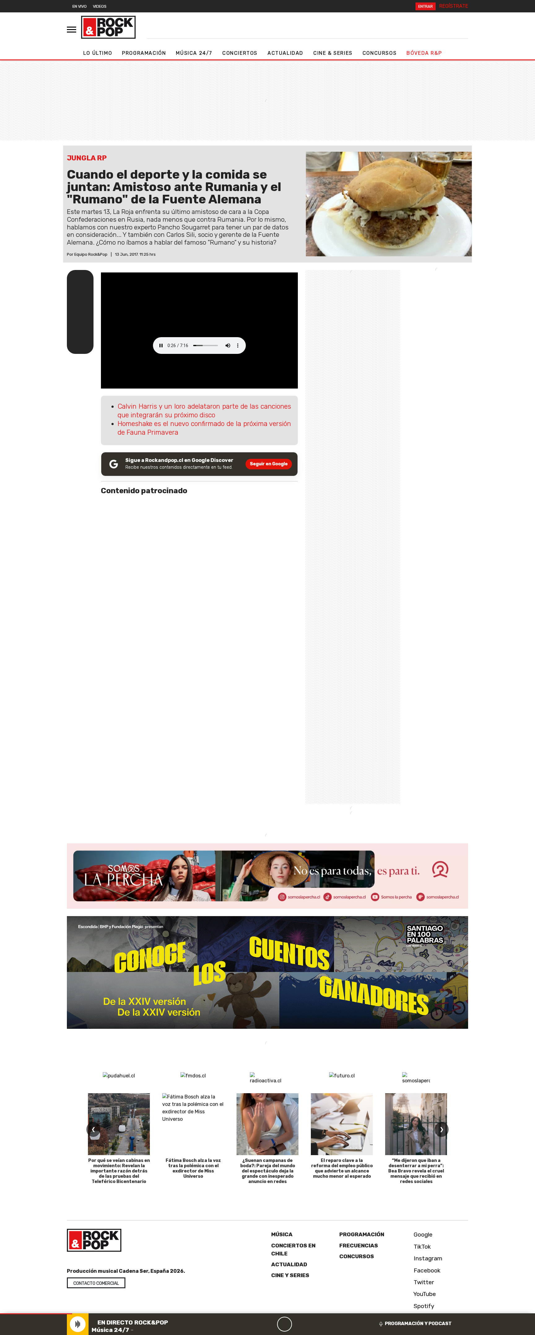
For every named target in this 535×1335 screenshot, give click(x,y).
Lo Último (97, 53)
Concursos (380, 53)
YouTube (424, 1294)
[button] (36, 1313)
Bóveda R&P (424, 53)
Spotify (423, 1306)
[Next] (314, 1324)
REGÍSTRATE (453, 6)
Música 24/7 (194, 53)
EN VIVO (79, 6)
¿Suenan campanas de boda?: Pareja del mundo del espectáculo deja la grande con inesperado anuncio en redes (267, 1171)
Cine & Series (333, 53)
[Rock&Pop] (108, 27)
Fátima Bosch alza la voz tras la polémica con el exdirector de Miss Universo (193, 1168)
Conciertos (240, 53)
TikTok (421, 1246)
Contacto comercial (96, 1283)
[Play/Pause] (284, 1324)
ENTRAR (425, 6)
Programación (144, 53)
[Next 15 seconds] (299, 1324)
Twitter (423, 1282)
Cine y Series (290, 1275)
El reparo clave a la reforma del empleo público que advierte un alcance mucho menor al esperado (342, 1168)
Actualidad (285, 53)
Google (422, 1234)
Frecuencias (358, 1245)
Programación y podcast (418, 1323)
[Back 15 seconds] (269, 1324)
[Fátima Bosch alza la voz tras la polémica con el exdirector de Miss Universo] (193, 1124)
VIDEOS (100, 6)
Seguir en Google (269, 464)
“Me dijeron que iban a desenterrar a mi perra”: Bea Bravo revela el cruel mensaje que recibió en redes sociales (416, 1171)
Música (282, 1234)
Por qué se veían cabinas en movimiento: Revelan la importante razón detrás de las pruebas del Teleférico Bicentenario (119, 1171)
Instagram (427, 1258)
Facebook (426, 1270)
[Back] (254, 1324)
